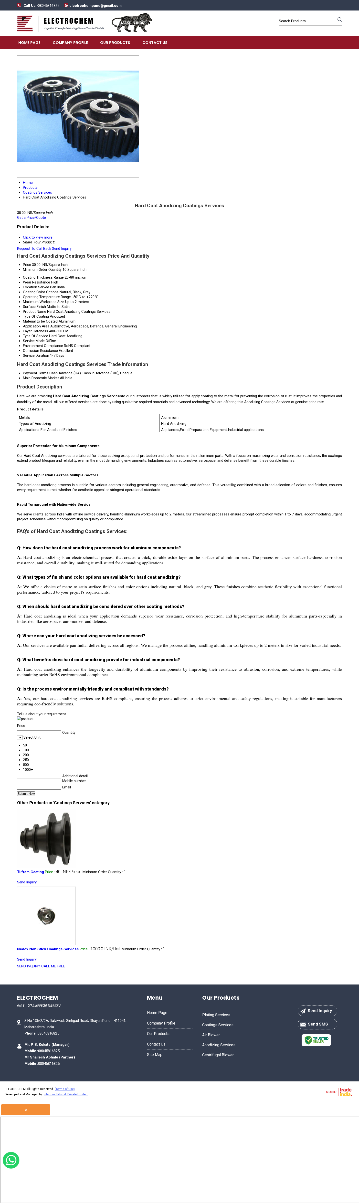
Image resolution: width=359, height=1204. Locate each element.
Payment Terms (35, 373)
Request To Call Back (34, 248)
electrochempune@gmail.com (95, 5)
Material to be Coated (40, 321)
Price (27, 264)
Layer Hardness (35, 331)
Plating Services (216, 1015)
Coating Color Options (41, 292)
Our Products (115, 42)
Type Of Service (35, 336)
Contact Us (155, 42)
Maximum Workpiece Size (43, 302)
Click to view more (38, 237)
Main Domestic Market (41, 378)
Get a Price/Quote (31, 217)
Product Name (34, 311)
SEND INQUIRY (28, 966)
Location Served (36, 287)
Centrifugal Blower (218, 1055)
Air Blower (211, 1035)
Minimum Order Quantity (42, 269)
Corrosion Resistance (40, 350)
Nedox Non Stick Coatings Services (48, 949)
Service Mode (34, 341)
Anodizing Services (218, 1045)
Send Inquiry (62, 248)
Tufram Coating (30, 872)
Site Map (154, 1054)
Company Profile (70, 42)
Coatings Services (217, 1025)
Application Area (36, 326)
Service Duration (36, 355)
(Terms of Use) (65, 1089)
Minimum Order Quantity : (104, 872)
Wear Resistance (36, 282)
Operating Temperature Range (47, 297)
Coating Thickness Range (43, 277)
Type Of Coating (36, 316)
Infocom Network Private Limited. (66, 1094)
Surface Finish (34, 306)
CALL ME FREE (53, 966)
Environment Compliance (43, 346)
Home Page (29, 42)
